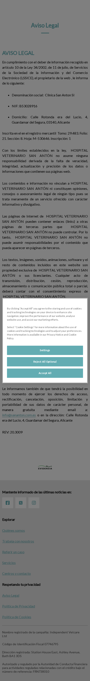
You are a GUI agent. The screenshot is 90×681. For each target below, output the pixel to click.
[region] (45, 340)
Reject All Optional (45, 361)
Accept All (45, 373)
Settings (45, 350)
